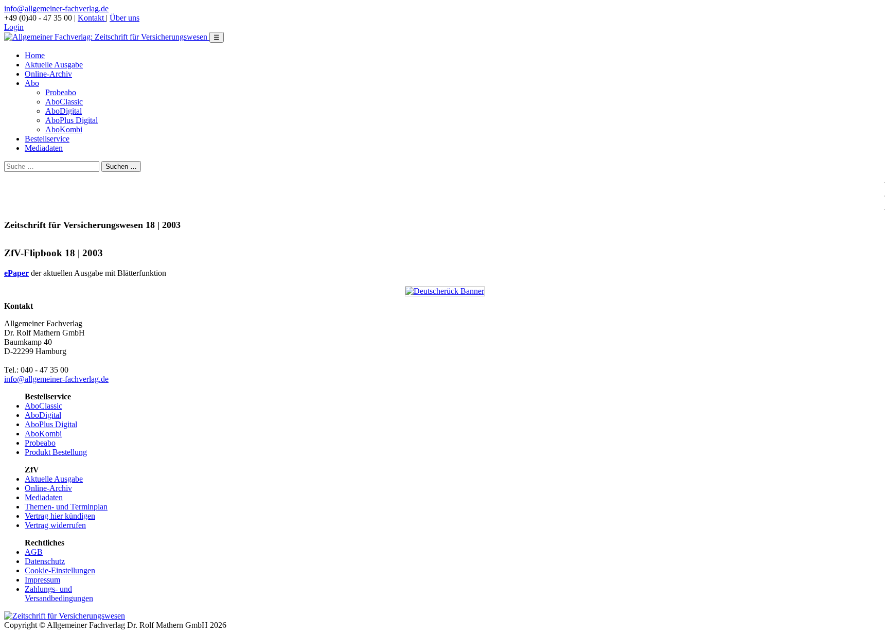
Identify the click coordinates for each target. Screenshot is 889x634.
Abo (32, 83)
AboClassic (64, 101)
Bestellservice (47, 138)
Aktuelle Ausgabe (54, 64)
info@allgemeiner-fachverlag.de (56, 8)
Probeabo (60, 92)
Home (35, 55)
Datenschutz (45, 561)
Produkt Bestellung (56, 452)
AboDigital (63, 111)
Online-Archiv (48, 73)
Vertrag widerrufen (55, 525)
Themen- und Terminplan (66, 506)
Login (14, 27)
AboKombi (63, 129)
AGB (34, 552)
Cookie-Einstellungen (60, 570)
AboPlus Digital (71, 120)
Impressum (42, 579)
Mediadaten (44, 148)
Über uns (124, 17)
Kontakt (92, 17)
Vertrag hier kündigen (60, 516)
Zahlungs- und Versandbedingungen (59, 594)
